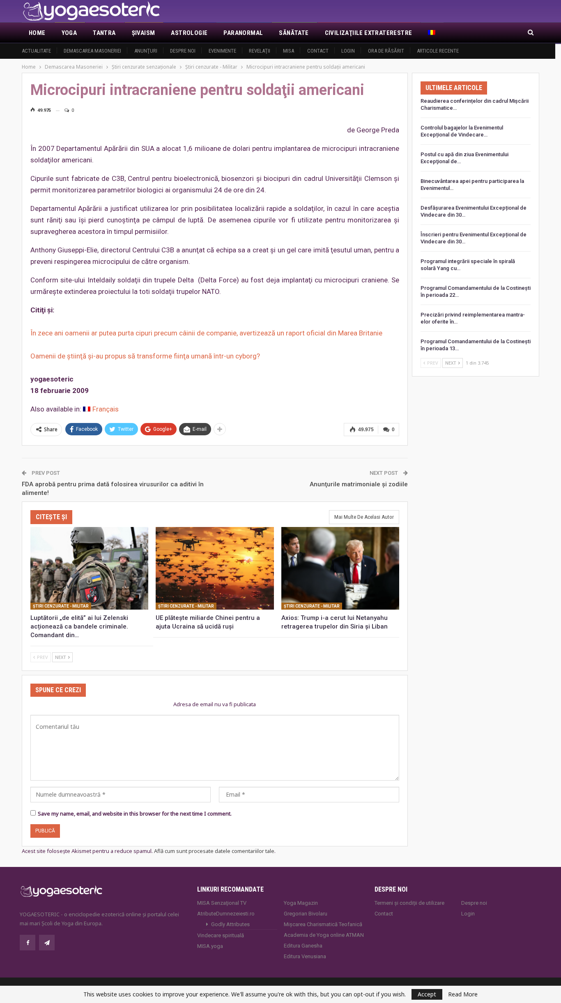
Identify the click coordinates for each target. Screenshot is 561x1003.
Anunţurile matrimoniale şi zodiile (359, 484)
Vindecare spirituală (220, 935)
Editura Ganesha (303, 946)
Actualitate (36, 51)
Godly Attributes (230, 924)
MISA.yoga (210, 946)
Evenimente (222, 51)
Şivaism (143, 33)
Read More (463, 994)
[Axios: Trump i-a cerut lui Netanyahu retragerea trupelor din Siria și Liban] (340, 568)
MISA (288, 51)
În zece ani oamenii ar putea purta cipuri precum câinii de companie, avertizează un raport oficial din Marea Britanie (206, 333)
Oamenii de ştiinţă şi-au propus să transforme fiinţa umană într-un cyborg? (145, 356)
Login (348, 51)
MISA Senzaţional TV (221, 903)
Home (37, 33)
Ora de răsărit (386, 51)
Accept (427, 994)
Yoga (69, 33)
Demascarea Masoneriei (92, 51)
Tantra (104, 33)
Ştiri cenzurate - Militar (61, 606)
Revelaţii (259, 51)
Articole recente (438, 51)
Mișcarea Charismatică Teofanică (323, 924)
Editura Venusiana (305, 956)
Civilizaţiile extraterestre (368, 33)
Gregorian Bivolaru (305, 914)
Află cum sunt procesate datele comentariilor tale (214, 851)
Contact (318, 51)
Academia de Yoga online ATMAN (324, 935)
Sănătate (293, 33)
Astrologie (189, 33)
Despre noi (182, 51)
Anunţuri (145, 51)
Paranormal (243, 33)
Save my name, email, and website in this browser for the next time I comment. (135, 813)
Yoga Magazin (301, 903)
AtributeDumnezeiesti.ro (226, 914)
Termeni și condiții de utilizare (409, 903)
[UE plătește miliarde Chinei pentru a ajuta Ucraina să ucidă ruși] (215, 568)
